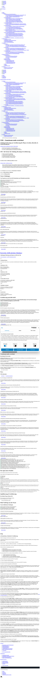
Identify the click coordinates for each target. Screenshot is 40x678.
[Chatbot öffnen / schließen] (1, 677)
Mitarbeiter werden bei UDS (8, 67)
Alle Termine (9, 79)
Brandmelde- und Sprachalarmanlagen (10, 40)
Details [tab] (20, 330)
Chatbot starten (15, 146)
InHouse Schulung (7, 58)
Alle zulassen (32, 349)
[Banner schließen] (38, 327)
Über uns (3, 7)
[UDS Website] (2, 8)
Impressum (4, 77)
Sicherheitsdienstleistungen (8, 41)
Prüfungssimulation (7, 59)
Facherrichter (6, 47)
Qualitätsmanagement (7, 39)
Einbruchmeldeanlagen (7, 90)
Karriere (3, 66)
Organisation (6, 36)
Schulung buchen (3, 146)
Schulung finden (2, 163)
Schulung (3, 13)
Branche (3, 110)
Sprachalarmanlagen (7, 25)
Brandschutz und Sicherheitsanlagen (10, 14)
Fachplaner (6, 43)
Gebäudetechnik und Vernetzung (9, 29)
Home (3, 12)
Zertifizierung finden (9, 163)
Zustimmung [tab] (7, 330)
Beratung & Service (5, 54)
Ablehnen (7, 349)
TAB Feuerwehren (7, 65)
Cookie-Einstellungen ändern (6, 674)
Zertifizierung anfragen (9, 146)
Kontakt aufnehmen (3, 79)
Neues (3, 6)
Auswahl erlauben (20, 349)
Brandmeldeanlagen (7, 17)
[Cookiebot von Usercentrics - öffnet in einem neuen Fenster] (32, 327)
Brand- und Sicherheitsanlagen (9, 42)
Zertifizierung (4, 38)
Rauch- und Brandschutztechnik (9, 32)
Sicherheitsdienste (7, 50)
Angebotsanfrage (7, 55)
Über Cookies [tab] (33, 330)
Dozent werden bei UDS (8, 68)
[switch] (15, 346)
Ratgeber (5, 64)
